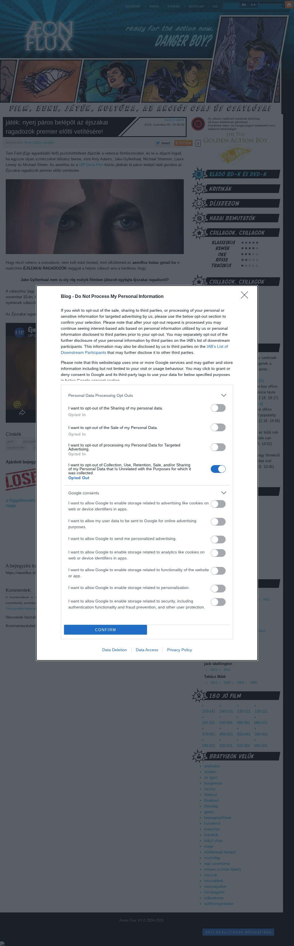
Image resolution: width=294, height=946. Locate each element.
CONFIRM (105, 630)
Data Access (147, 649)
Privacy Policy (179, 649)
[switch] (218, 408)
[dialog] (147, 473)
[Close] (246, 296)
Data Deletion (114, 649)
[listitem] (147, 395)
